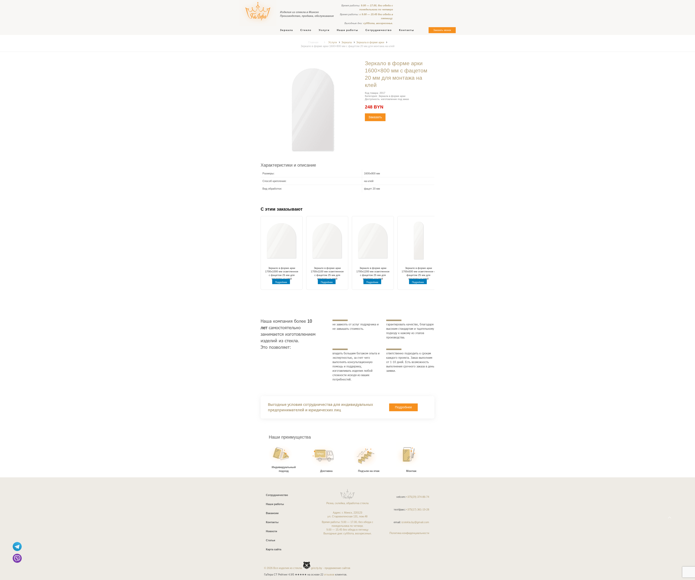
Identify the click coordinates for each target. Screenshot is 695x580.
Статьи (270, 540)
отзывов (329, 574)
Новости (271, 531)
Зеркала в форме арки (370, 42)
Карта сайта (273, 549)
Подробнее (281, 282)
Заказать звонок (442, 30)
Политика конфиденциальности (409, 533)
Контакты (272, 522)
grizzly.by (316, 567)
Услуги (332, 42)
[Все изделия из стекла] (257, 13)
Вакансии (272, 513)
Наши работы (275, 504)
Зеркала (346, 42)
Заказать (375, 117)
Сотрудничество (277, 495)
